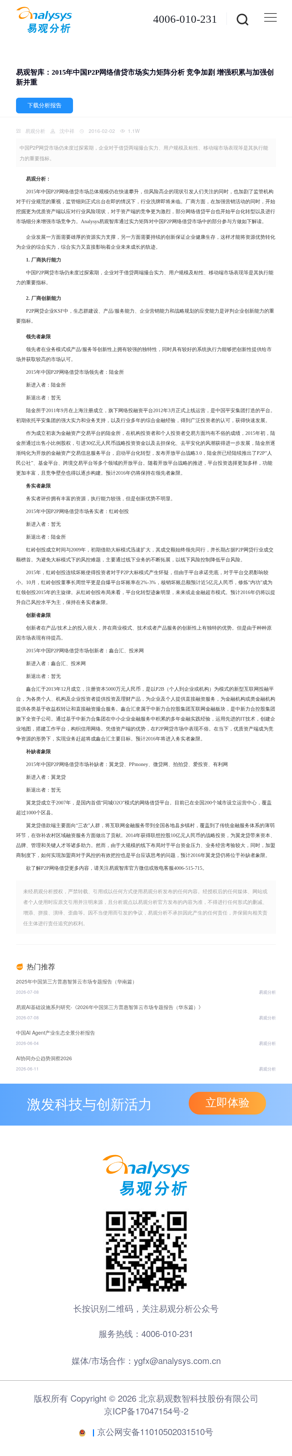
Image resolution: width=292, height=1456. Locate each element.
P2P (55, 191)
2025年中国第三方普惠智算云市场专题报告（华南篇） (76, 981)
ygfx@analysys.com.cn (177, 1360)
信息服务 (91, 453)
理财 (126, 699)
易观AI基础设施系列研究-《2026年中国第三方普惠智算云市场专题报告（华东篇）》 (109, 1006)
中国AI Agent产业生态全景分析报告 (55, 1032)
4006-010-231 (185, 19)
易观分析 (35, 130)
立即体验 (227, 1103)
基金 (43, 463)
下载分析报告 (44, 105)
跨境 (68, 463)
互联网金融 (203, 709)
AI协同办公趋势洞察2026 (44, 1058)
